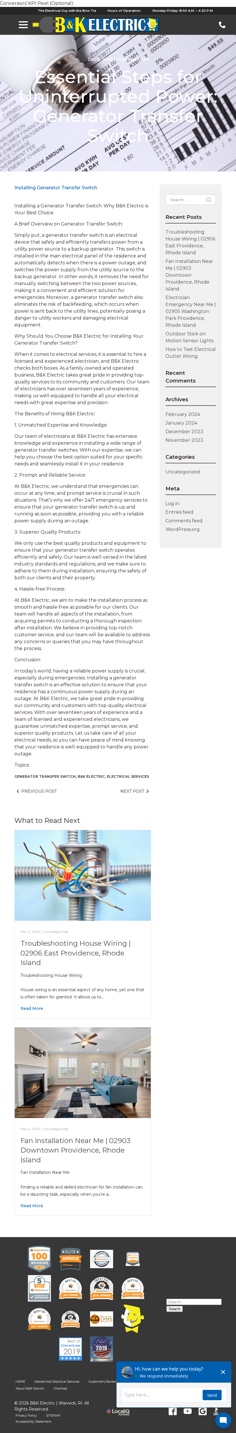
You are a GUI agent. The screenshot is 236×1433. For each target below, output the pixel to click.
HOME (20, 1381)
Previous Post (39, 791)
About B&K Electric (30, 1388)
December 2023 (184, 431)
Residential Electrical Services (57, 1381)
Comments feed (184, 520)
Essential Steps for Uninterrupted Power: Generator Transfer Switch (118, 106)
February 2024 (182, 414)
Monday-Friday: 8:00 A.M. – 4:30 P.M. (183, 11)
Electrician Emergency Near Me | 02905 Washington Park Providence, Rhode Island (190, 311)
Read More (31, 1008)
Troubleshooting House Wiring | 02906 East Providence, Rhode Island (75, 953)
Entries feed (179, 512)
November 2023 (184, 440)
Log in (172, 503)
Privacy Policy (26, 1415)
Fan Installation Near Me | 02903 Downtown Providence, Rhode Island (75, 1150)
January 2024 (181, 423)
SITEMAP (53, 1415)
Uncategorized (133, 59)
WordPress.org (182, 529)
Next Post (132, 791)
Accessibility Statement (33, 1421)
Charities (60, 1388)
